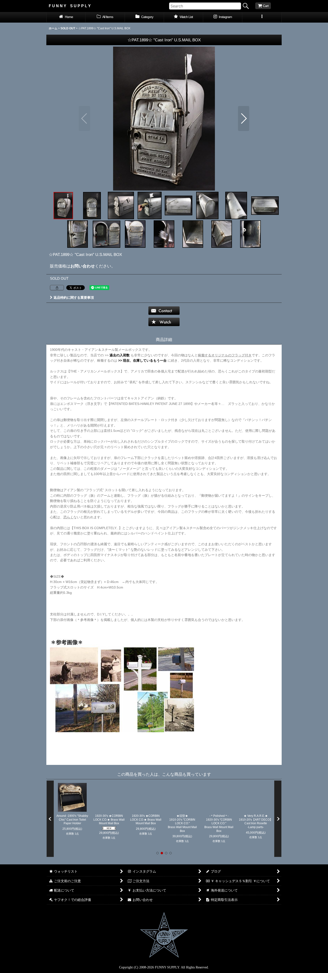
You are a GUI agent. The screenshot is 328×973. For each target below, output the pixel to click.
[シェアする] (57, 287)
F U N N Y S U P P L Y (70, 6)
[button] (261, 17)
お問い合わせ (82, 266)
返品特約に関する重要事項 (74, 297)
